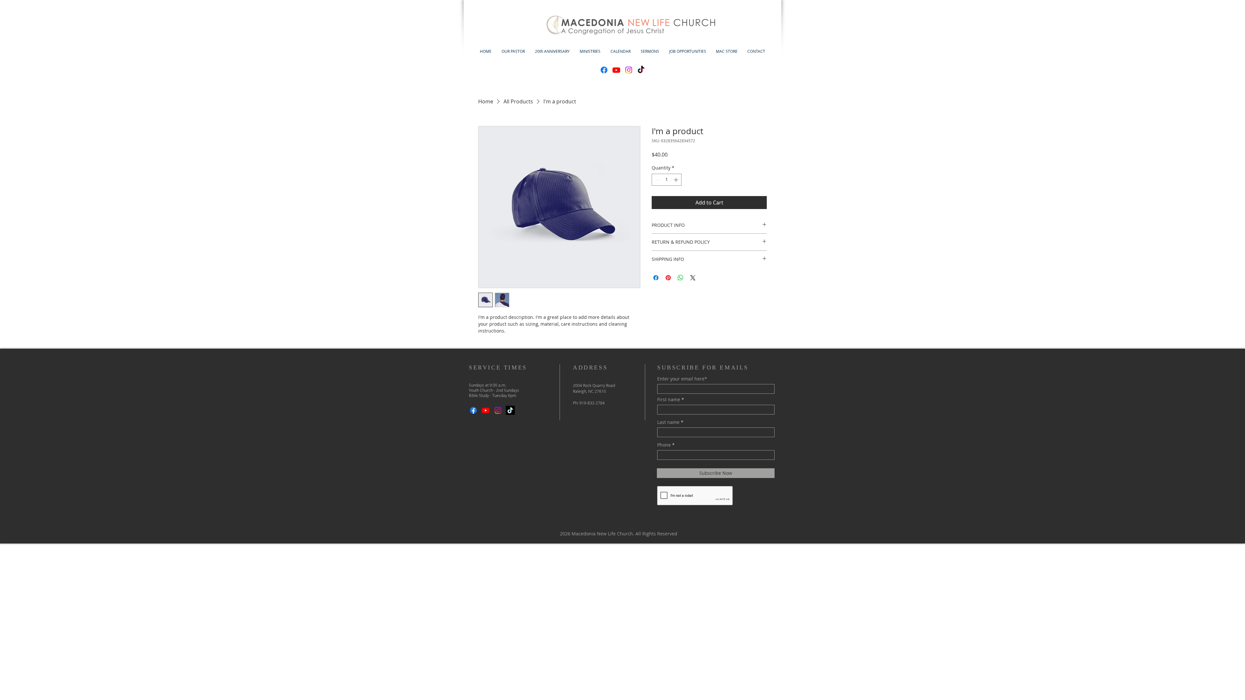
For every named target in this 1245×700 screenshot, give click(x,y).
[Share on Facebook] (656, 278)
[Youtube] (616, 70)
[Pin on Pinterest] (668, 278)
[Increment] (676, 179)
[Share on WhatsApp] (680, 278)
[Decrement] (657, 179)
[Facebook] (604, 70)
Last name (668, 422)
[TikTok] (641, 70)
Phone (664, 445)
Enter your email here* (682, 379)
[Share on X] (693, 278)
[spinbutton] (666, 179)
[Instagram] (628, 70)
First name (668, 399)
